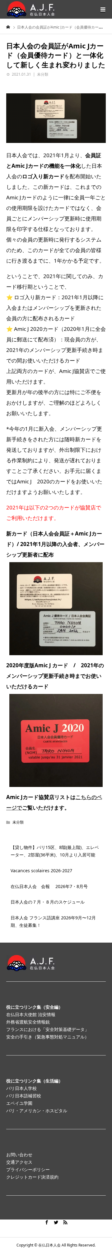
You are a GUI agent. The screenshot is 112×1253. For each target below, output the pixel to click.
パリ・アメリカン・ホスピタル (36, 1110)
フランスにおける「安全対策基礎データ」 (47, 1029)
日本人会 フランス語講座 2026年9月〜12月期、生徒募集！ (53, 921)
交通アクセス (19, 1162)
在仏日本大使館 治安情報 (30, 1014)
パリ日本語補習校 (23, 1096)
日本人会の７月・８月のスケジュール (48, 902)
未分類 (42, 74)
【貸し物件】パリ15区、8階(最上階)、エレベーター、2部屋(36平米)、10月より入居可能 (55, 851)
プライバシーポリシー (28, 1169)
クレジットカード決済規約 (32, 1177)
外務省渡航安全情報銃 (28, 1022)
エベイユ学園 (19, 1103)
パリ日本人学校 (21, 1088)
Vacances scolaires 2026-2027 (41, 870)
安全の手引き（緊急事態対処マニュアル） (47, 1037)
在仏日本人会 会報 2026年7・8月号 (49, 886)
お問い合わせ (19, 1154)
